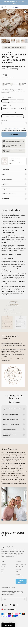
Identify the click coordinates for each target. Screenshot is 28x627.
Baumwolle (4, 120)
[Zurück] (1, 2)
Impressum (18, 574)
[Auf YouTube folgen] (14, 605)
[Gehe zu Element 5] (23, 41)
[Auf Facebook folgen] (2, 605)
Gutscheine (4, 564)
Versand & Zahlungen (21, 564)
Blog (2, 571)
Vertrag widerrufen (21, 581)
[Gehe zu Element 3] (13, 41)
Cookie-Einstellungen (21, 577)
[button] (8, 625)
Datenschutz (19, 569)
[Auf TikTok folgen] (18, 605)
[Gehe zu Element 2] (8, 41)
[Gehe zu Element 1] (3, 41)
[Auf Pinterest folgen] (10, 605)
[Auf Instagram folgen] (6, 605)
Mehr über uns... (11, 556)
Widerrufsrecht (19, 566)
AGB (17, 571)
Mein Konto (4, 566)
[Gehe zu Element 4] (18, 41)
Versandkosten (11, 77)
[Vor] (26, 2)
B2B (2, 569)
